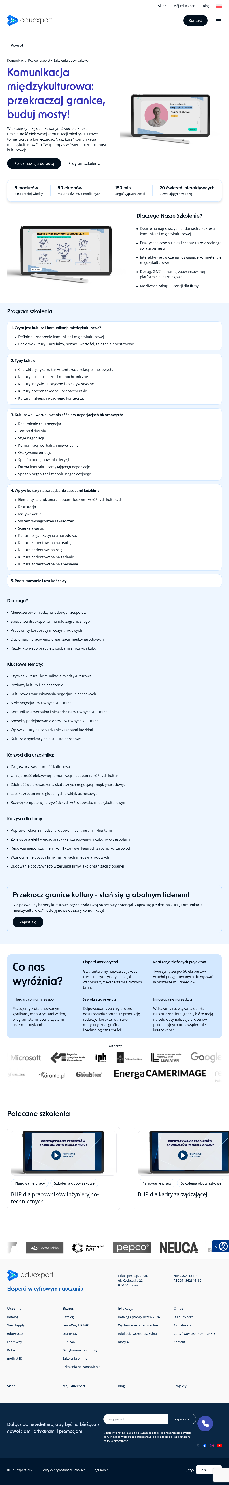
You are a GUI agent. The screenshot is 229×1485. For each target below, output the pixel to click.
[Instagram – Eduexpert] (211, 1445)
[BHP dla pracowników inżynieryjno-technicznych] (63, 1168)
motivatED (14, 1358)
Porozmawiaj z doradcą (34, 163)
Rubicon (13, 1350)
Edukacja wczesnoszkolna (137, 1333)
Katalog (12, 1317)
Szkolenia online (75, 1358)
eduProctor (15, 1333)
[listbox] (209, 1469)
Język (190, 1470)
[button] (205, 1423)
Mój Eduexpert (185, 6)
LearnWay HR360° (76, 1325)
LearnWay (14, 1342)
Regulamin (101, 1470)
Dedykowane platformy (80, 1350)
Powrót (17, 45)
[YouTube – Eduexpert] (219, 1445)
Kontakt (195, 20)
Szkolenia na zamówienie (81, 1367)
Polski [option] (204, 1470)
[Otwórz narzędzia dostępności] (220, 1246)
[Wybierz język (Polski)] (219, 6)
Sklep (162, 6)
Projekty (180, 1386)
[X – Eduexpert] (197, 1445)
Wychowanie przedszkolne (138, 1325)
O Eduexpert (183, 1317)
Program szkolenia (84, 163)
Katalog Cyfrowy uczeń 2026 (139, 1317)
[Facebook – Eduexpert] (204, 1445)
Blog (206, 6)
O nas (178, 1308)
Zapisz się (28, 922)
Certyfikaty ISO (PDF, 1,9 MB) (195, 1333)
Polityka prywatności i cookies (63, 1470)
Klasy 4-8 (124, 1342)
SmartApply (16, 1325)
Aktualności (182, 1325)
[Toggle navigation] (218, 20)
